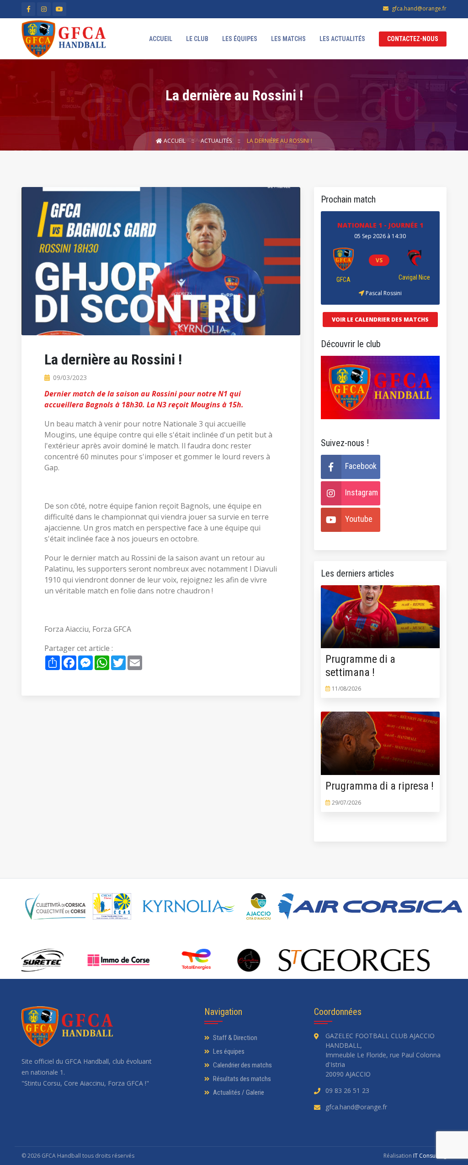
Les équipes (239, 38)
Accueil (160, 38)
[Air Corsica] (370, 906)
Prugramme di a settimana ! (360, 666)
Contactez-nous (412, 38)
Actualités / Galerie (238, 1092)
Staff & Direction (234, 1038)
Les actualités (342, 38)
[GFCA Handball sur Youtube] (59, 9)
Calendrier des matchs (242, 1065)
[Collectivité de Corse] (55, 906)
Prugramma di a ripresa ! (379, 786)
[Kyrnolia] (189, 906)
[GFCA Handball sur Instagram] (44, 9)
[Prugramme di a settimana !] (357, 616)
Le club (197, 38)
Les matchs (288, 38)
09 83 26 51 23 (347, 1090)
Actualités (217, 141)
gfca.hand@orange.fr (419, 8)
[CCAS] (112, 906)
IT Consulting (430, 1156)
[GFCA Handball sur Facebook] (28, 9)
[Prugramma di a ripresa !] (357, 743)
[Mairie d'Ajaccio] (258, 906)
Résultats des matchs (241, 1079)
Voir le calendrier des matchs (380, 319)
